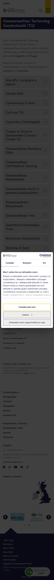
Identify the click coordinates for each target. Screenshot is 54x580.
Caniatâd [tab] (10, 263)
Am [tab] (44, 263)
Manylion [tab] (27, 263)
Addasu (25, 315)
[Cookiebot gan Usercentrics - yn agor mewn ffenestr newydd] (39, 255)
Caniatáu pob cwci (27, 307)
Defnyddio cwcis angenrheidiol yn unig (27, 322)
